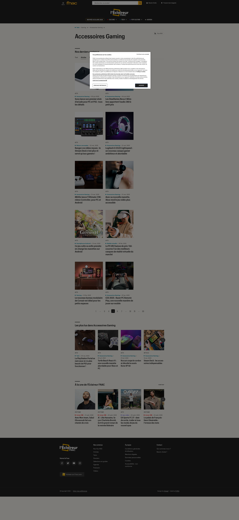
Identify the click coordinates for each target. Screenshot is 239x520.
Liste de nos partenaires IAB (100, 80)
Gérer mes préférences (100, 85)
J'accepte (141, 85)
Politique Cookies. (141, 71)
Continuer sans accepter (143, 54)
